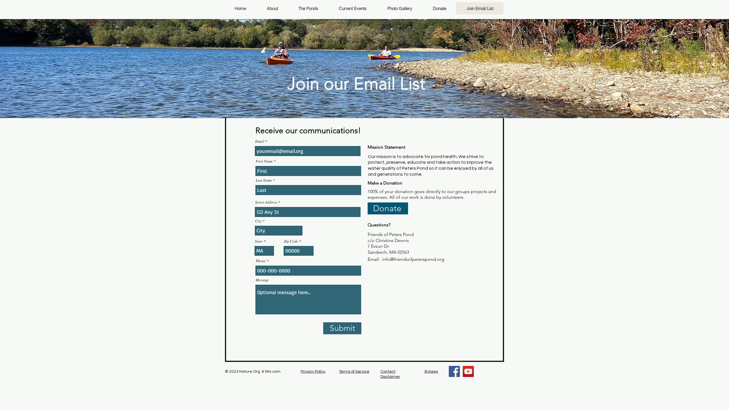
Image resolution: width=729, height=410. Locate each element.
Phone (261, 261)
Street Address (266, 202)
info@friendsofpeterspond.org (413, 259)
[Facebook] (454, 371)
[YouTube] (468, 371)
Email (259, 141)
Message (262, 280)
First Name (264, 161)
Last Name (264, 180)
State (259, 241)
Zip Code (291, 241)
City (258, 221)
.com (275, 372)
